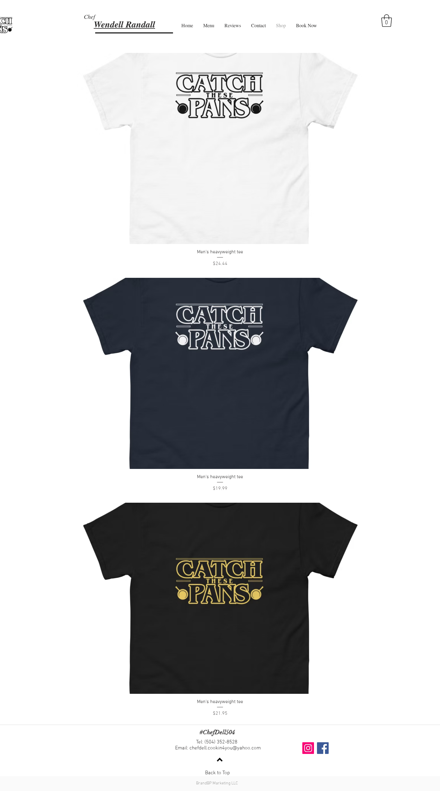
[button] (386, 20)
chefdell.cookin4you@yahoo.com (225, 748)
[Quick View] (220, 148)
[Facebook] (323, 748)
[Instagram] (308, 748)
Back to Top (217, 773)
